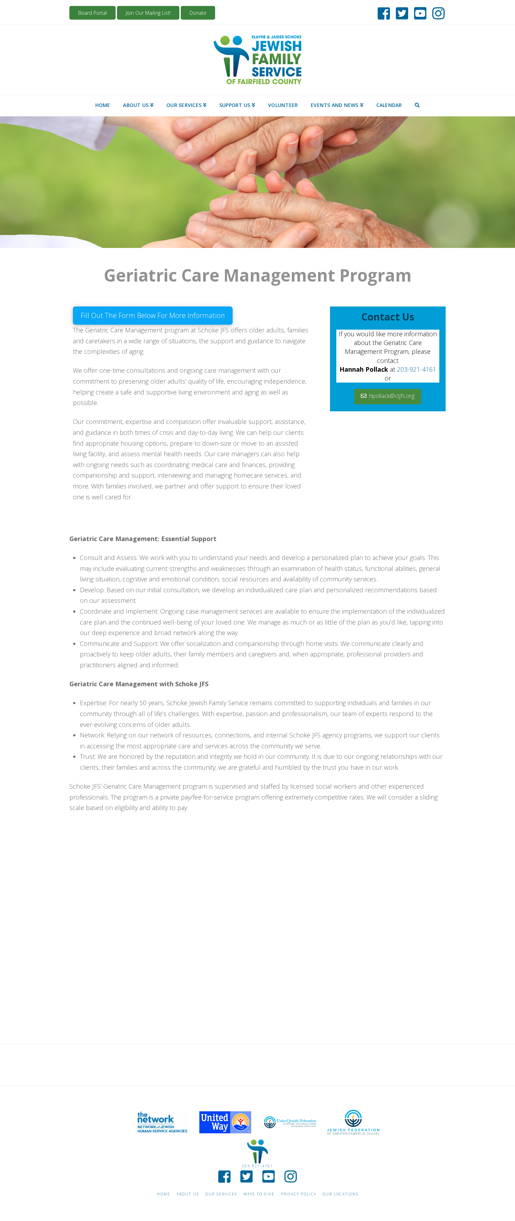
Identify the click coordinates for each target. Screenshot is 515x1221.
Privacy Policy (298, 1194)
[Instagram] (436, 12)
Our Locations (340, 1194)
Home (163, 1194)
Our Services (221, 1194)
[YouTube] (418, 12)
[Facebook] (382, 12)
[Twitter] (400, 12)
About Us (188, 1194)
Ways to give (259, 1194)
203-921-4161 (416, 369)
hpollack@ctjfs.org (391, 396)
